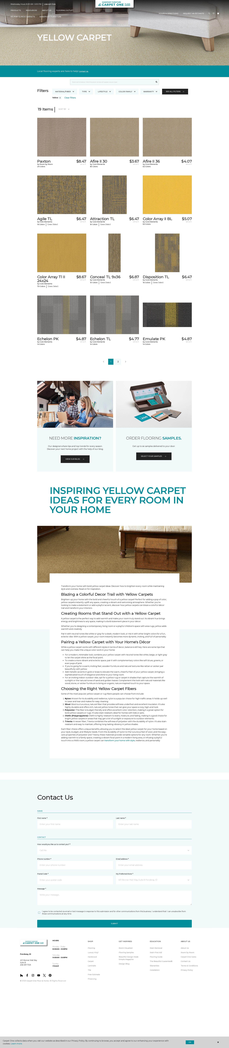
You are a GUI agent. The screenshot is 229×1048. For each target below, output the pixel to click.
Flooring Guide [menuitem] (156, 957)
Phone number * (44, 859)
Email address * (122, 859)
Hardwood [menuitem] (92, 957)
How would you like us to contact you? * (53, 844)
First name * (42, 818)
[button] (209, 13)
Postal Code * (42, 874)
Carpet (65, 25)
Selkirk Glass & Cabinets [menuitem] (22, 17)
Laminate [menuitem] (92, 966)
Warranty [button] (148, 92)
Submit (114, 923)
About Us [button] (46, 10)
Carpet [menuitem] (91, 961)
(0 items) (218, 13)
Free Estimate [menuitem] (94, 974)
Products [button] (16, 10)
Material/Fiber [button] (63, 92)
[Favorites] (213, 13)
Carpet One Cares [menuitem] (188, 957)
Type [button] (84, 92)
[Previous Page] (103, 362)
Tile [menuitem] (89, 970)
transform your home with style (119, 740)
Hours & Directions (168, 13)
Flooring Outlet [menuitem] (64, 10)
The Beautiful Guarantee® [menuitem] (161, 961)
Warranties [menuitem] (154, 966)
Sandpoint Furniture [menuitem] (50, 17)
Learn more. (16, 1044)
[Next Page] (125, 362)
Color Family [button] (125, 92)
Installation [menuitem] (155, 970)
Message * (41, 889)
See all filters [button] (173, 91)
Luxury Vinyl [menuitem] (93, 952)
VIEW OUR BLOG (72, 459)
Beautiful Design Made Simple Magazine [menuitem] (128, 958)
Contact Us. (83, 71)
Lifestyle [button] (102, 92)
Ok (190, 1042)
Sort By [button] (62, 109)
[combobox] (112, 82)
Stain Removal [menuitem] (156, 948)
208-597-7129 (49, 4)
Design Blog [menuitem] (124, 964)
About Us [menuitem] (185, 948)
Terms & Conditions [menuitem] (189, 966)
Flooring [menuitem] (91, 948)
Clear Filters (70, 98)
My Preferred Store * (124, 874)
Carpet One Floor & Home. (37, 981)
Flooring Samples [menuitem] (126, 952)
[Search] (156, 82)
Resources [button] (31, 10)
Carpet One (42, 25)
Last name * (121, 818)
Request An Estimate (193, 13)
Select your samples (151, 456)
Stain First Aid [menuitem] (156, 952)
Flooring (54, 25)
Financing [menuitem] (92, 979)
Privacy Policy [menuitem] (187, 970)
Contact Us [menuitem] (185, 961)
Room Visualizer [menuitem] (126, 948)
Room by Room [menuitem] (187, 952)
